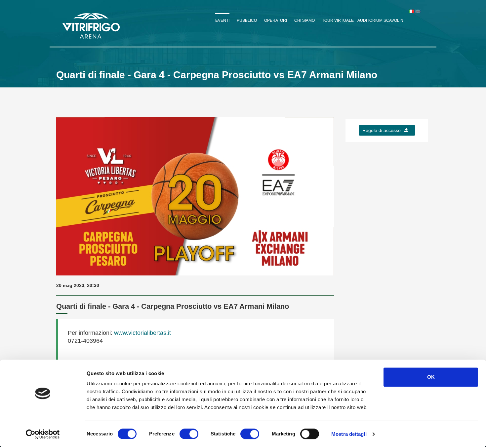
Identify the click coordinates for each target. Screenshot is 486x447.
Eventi (222, 20)
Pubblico (247, 20)
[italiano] (411, 11)
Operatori (275, 20)
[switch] (189, 434)
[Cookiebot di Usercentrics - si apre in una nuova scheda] (43, 434)
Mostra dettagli (349, 434)
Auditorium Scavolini (380, 20)
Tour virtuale (338, 20)
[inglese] (418, 11)
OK (431, 377)
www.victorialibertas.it (141, 333)
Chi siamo (304, 20)
